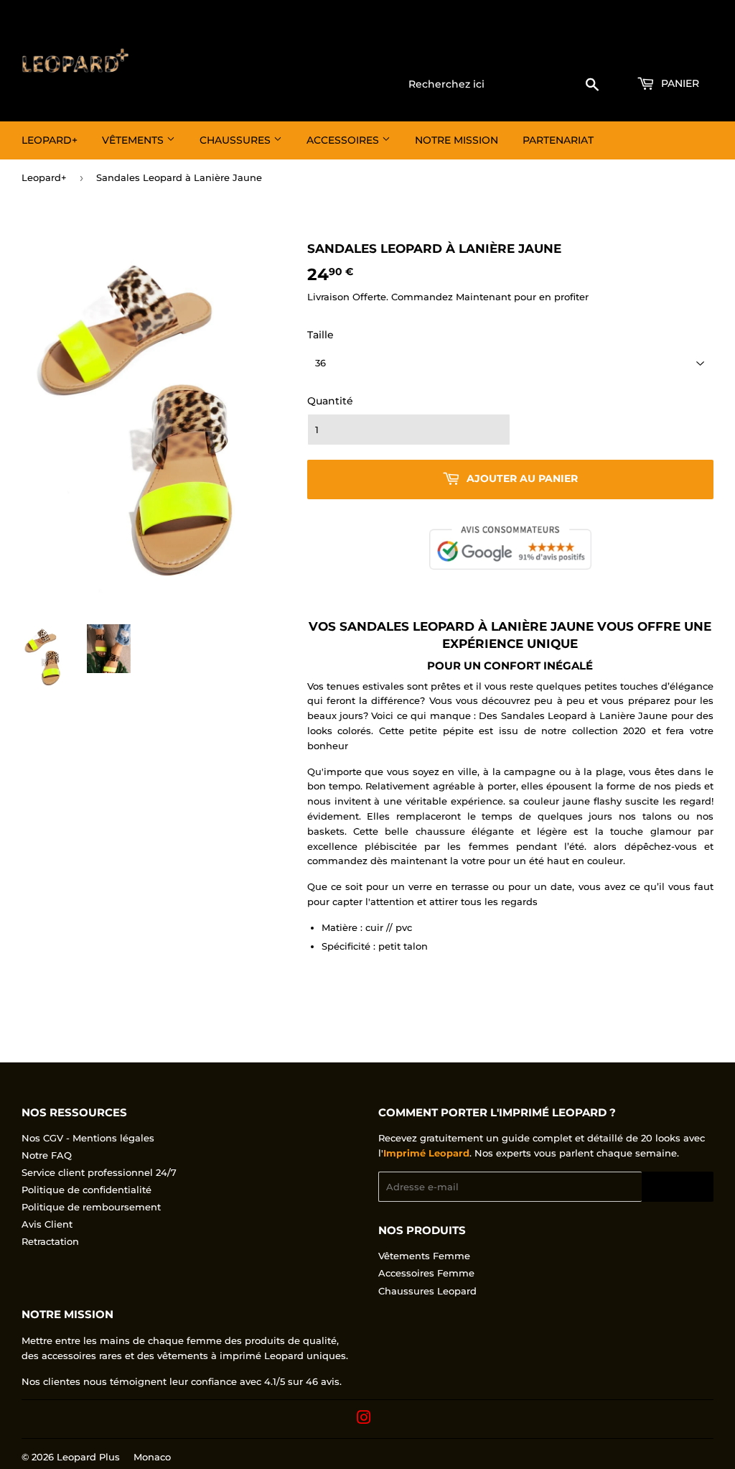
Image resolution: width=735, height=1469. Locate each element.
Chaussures (236, 140)
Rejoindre (677, 1187)
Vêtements (134, 140)
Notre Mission (456, 140)
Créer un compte (677, 51)
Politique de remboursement (91, 1207)
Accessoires (344, 140)
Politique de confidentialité (86, 1189)
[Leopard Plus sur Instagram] (364, 1419)
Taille (320, 334)
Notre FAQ (47, 1155)
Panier (678, 83)
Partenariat (558, 140)
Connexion (597, 51)
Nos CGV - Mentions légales (88, 1138)
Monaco (152, 1457)
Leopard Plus (88, 1457)
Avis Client (47, 1224)
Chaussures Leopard (427, 1291)
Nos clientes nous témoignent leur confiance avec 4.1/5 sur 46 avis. (182, 1381)
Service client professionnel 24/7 (99, 1172)
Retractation (50, 1241)
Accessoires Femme (426, 1273)
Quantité (330, 400)
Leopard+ (50, 140)
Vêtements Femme (424, 1255)
